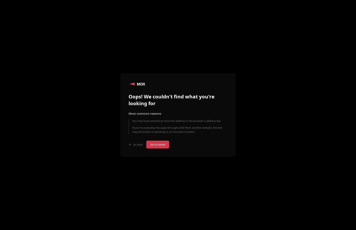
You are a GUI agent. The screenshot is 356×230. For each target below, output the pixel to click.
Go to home (157, 144)
